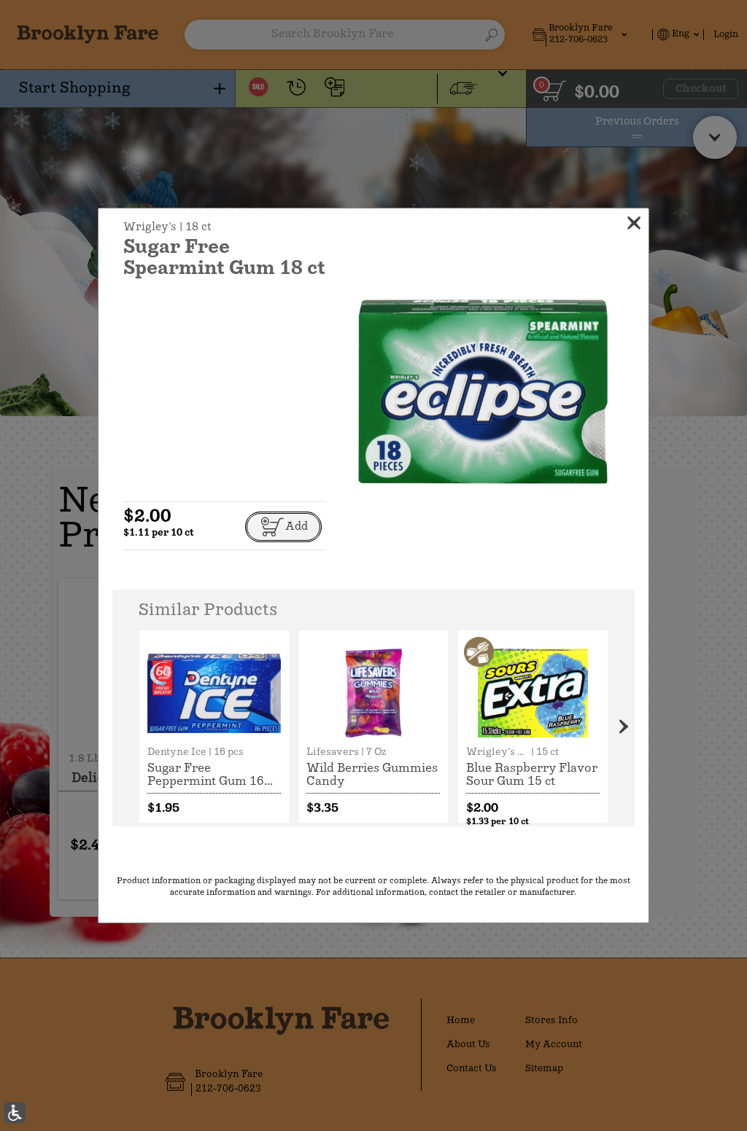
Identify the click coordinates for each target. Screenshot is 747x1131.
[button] (483, 392)
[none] (214, 726)
